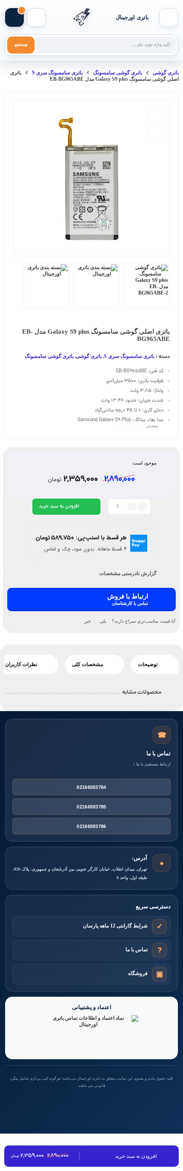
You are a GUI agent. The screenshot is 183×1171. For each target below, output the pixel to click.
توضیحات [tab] (148, 664)
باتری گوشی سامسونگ (117, 73)
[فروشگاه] (159, 973)
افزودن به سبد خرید (59, 506)
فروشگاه (138, 973)
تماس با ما (137, 949)
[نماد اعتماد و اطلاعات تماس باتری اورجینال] (91, 1033)
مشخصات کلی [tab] (88, 664)
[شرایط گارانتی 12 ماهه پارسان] (159, 926)
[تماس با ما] (159, 949)
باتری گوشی (166, 73)
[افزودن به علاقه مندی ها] (155, 114)
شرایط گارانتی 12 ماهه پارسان (115, 925)
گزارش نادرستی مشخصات (128, 573)
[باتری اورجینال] (81, 17)
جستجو (21, 45)
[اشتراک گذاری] (155, 133)
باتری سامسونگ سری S (57, 73)
